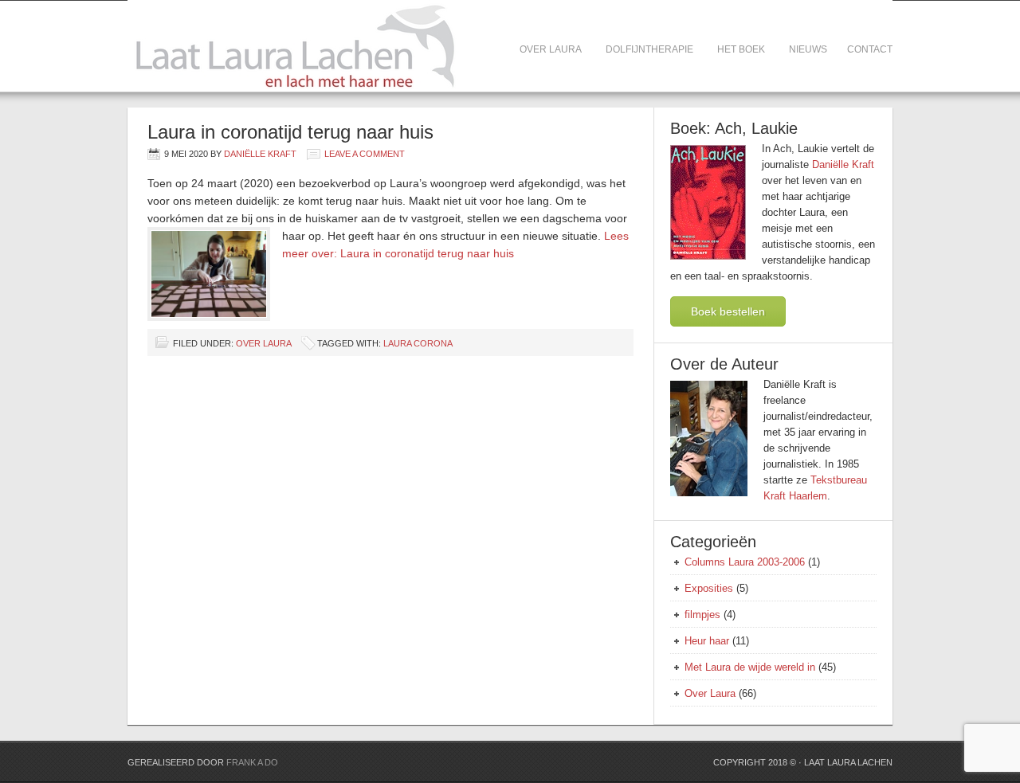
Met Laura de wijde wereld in (750, 667)
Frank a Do (252, 762)
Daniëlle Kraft (260, 154)
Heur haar (707, 641)
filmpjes (702, 615)
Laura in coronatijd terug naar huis (290, 132)
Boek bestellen (728, 311)
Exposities (709, 588)
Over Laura (263, 343)
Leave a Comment (364, 154)
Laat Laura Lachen (239, 46)
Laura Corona (418, 343)
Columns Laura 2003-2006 (745, 562)
